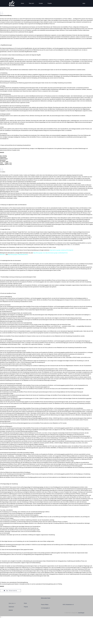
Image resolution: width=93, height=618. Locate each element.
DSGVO (11, 610)
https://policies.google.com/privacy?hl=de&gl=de (61, 250)
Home (22, 3)
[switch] (1, 617)
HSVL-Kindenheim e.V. (68, 604)
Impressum (11, 606)
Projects (26, 606)
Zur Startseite (11, 590)
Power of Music (44, 604)
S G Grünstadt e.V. (45, 608)
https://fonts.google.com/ (39, 252)
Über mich (31, 3)
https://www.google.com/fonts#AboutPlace (18, 254)
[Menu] (83, 3)
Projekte (50, 3)
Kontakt (41, 3)
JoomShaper (81, 612)
